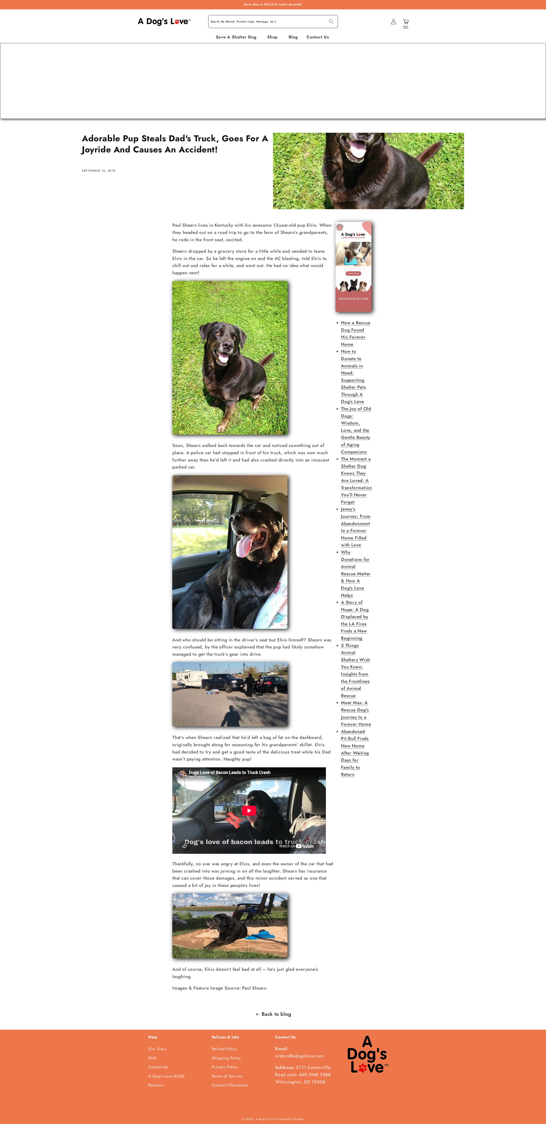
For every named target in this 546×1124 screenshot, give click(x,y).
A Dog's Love (265, 1119)
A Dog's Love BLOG (166, 1076)
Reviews (155, 1085)
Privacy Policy (225, 1067)
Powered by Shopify (289, 1119)
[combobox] (273, 21)
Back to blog (276, 1014)
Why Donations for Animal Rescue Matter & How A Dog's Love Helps (356, 573)
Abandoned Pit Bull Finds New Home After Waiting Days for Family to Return (355, 753)
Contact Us (158, 1067)
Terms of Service (227, 1076)
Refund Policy (224, 1049)
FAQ (152, 1058)
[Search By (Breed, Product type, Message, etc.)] (331, 21)
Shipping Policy (226, 1058)
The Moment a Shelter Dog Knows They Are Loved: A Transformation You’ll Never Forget (356, 480)
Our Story (157, 1049)
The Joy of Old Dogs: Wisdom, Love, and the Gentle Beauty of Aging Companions (356, 430)
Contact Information (230, 1085)
